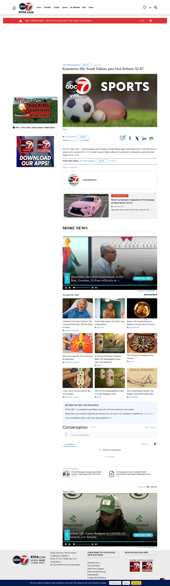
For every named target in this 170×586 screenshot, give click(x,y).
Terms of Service (56, 553)
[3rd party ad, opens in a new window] (86, 217)
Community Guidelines (59, 556)
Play (84, 7)
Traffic (56, 7)
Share (91, 7)
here (110, 418)
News (39, 7)
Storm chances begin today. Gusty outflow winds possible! (69, 21)
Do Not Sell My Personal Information (65, 565)
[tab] (70, 444)
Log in (147, 427)
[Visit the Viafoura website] (152, 487)
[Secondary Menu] (16, 7)
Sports (65, 7)
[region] (110, 457)
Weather (47, 7)
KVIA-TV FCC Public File (61, 559)
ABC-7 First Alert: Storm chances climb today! (35, 127)
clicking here (148, 414)
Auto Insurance (118, 206)
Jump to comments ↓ (71, 167)
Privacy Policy (70, 553)
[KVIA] (26, 7)
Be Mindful (75, 7)
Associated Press (71, 137)
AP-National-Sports (87, 161)
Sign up (152, 427)
